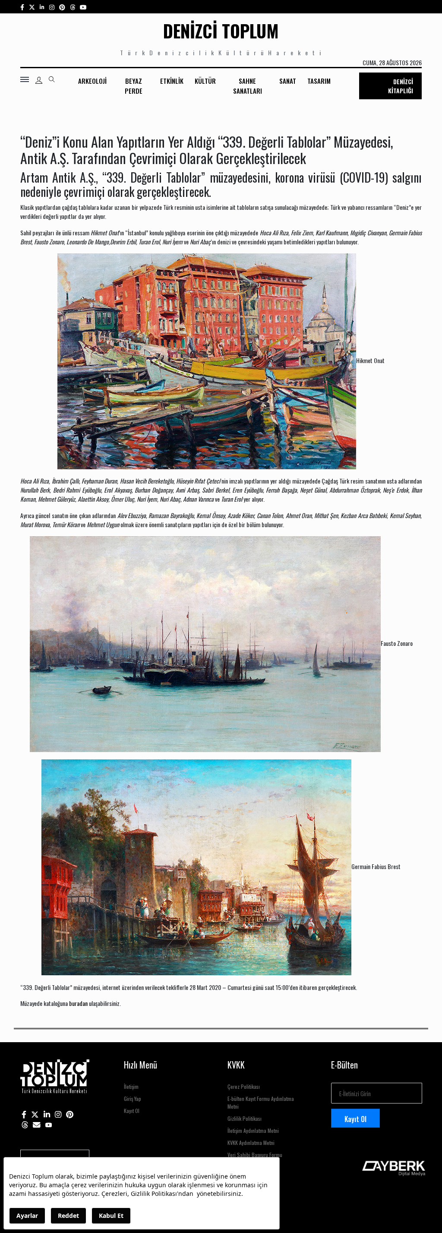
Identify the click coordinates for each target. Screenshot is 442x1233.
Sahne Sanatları (247, 85)
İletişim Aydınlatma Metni (253, 1130)
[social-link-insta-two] (51, 6)
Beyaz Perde (133, 85)
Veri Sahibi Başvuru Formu (254, 1154)
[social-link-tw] (32, 6)
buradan (78, 1003)
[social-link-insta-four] (72, 6)
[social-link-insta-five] (83, 6)
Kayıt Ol (131, 1110)
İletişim (131, 1086)
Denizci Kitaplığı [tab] (400, 86)
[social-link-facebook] (22, 6)
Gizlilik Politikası (244, 1118)
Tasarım (319, 80)
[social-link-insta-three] (62, 6)
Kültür (205, 80)
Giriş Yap (132, 1098)
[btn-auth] (38, 80)
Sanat (287, 80)
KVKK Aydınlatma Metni (251, 1142)
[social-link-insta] (42, 6)
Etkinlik (171, 80)
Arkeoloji (92, 80)
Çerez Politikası (243, 1086)
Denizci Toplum (221, 31)
